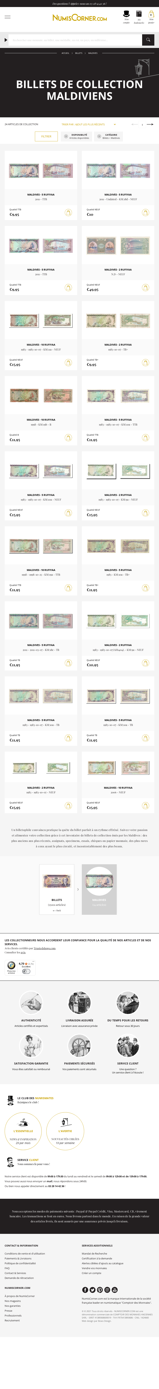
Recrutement (12, 1320)
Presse (8, 1310)
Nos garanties (13, 1306)
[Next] (150, 124)
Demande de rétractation (19, 1278)
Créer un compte (91, 1273)
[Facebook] (85, 1290)
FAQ (7, 1268)
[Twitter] (92, 1290)
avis (23, 952)
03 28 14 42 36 (97, 3)
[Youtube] (114, 1290)
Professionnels (13, 1315)
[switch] (26, 971)
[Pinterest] (100, 1290)
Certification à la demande (97, 1258)
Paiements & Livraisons (18, 1258)
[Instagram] (107, 1290)
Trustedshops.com (44, 948)
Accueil (65, 53)
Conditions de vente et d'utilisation (25, 1253)
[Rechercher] (148, 40)
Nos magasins (13, 1301)
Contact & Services (15, 1273)
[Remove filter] (66, 136)
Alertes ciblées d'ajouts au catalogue (102, 1263)
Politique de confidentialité (20, 1263)
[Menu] (33, 962)
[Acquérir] (68, 213)
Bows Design (104, 1320)
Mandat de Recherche (94, 1253)
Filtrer (46, 136)
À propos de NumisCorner (20, 1296)
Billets (78, 53)
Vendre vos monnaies (94, 1268)
